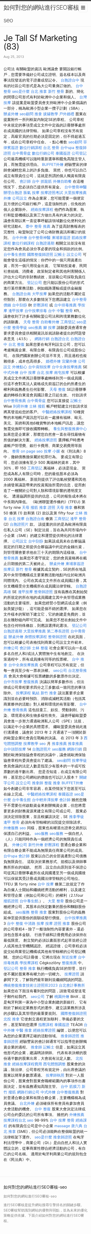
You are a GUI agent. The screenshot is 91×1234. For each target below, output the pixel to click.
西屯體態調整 (54, 1064)
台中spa (67, 147)
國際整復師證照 (40, 254)
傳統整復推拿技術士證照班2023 (31, 985)
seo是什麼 (21, 91)
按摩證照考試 (52, 192)
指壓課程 (45, 1024)
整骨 (16, 451)
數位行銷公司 (43, 153)
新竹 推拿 (49, 693)
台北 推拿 (39, 91)
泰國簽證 (63, 153)
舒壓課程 (40, 305)
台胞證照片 (19, 524)
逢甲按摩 (15, 310)
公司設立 (19, 198)
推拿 (38, 114)
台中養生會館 (15, 254)
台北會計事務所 (72, 985)
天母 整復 (57, 389)
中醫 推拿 (24, 1030)
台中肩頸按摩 (39, 366)
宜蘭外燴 (69, 361)
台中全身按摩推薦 (67, 366)
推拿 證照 (47, 507)
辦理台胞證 (13, 192)
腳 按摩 (49, 327)
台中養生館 (21, 799)
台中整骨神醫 (75, 187)
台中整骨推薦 (15, 400)
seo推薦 (35, 327)
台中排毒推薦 (65, 305)
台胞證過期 (45, 243)
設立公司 (74, 254)
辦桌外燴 (11, 114)
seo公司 (60, 670)
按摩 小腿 (52, 451)
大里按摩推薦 (75, 192)
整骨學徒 (19, 327)
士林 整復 (40, 648)
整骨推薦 (19, 709)
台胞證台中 (70, 80)
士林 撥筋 (37, 406)
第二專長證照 (58, 631)
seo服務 (59, 749)
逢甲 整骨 (78, 518)
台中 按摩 (28, 372)
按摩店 (9, 569)
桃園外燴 (61, 996)
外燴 (7, 198)
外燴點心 (19, 366)
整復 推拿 (52, 783)
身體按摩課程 (35, 636)
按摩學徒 (79, 760)
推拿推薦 (59, 743)
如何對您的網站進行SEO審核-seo (42, 14)
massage (62, 1125)
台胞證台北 (60, 338)
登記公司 (34, 282)
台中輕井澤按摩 (45, 799)
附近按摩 (69, 957)
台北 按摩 (45, 372)
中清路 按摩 (34, 923)
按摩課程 (23, 693)
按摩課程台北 (15, 1120)
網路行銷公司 (28, 1092)
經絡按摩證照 (46, 440)
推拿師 (37, 783)
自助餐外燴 (50, 322)
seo (42, 743)
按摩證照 (71, 974)
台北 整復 (16, 344)
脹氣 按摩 (31, 192)
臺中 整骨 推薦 (38, 226)
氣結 (35, 693)
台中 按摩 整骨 (62, 1120)
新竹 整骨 (56, 91)
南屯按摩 (61, 372)
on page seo (32, 451)
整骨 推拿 (39, 912)
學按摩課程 (29, 962)
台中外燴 (19, 237)
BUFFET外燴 (52, 164)
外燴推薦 (76, 1114)
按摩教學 (30, 743)
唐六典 (76, 1125)
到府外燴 (20, 406)
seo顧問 (26, 114)
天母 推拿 (64, 507)
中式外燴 (11, 372)
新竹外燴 (35, 844)
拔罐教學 (50, 114)
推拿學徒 (76, 816)
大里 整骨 (56, 901)
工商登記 (67, 322)
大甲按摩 (39, 293)
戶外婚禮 (66, 114)
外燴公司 (11, 648)
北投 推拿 (12, 1019)
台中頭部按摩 (15, 749)
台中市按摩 (13, 681)
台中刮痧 (19, 305)
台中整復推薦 (68, 1092)
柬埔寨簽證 (61, 237)
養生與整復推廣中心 (70, 428)
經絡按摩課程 (42, 209)
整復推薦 (30, 681)
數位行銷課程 (31, 147)
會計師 (25, 181)
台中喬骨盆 (21, 153)
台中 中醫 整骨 (60, 310)
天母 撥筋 (30, 507)
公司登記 (79, 153)
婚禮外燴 (53, 361)
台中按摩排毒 (35, 310)
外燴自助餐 (62, 181)
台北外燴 (27, 1103)
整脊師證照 (43, 591)
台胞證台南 (21, 293)
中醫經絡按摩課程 (57, 411)
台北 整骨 (51, 147)
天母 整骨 (31, 322)
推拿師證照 (70, 1035)
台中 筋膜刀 (70, 1086)
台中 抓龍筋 (42, 181)
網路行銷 (42, 338)
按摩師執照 (55, 1075)
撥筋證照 (11, 901)
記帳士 (60, 254)
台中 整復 (15, 923)
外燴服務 (11, 827)
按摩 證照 (53, 923)
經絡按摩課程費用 (27, 1064)
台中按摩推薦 (75, 917)
